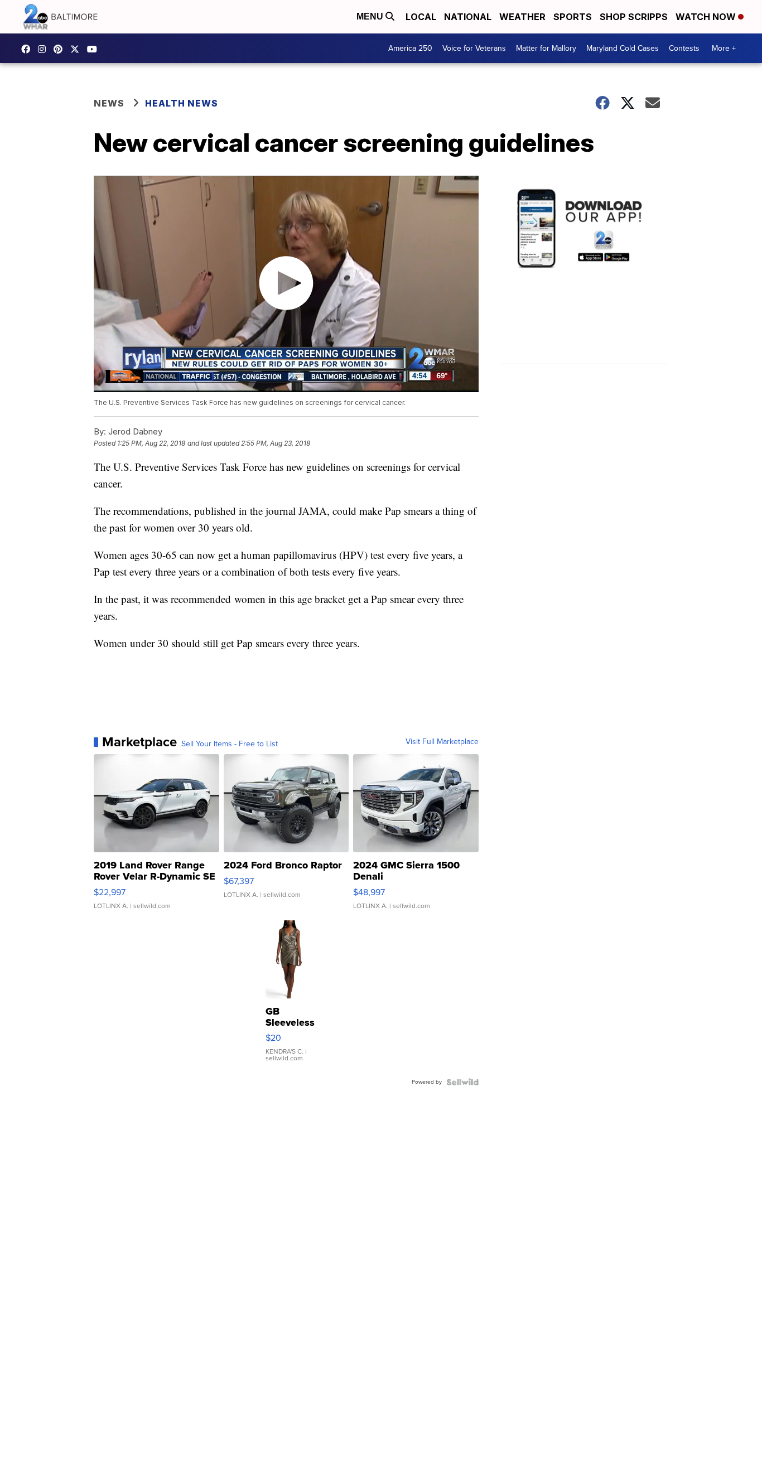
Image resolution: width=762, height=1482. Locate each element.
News (109, 103)
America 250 (410, 48)
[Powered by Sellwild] (462, 1082)
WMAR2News (61, 49)
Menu (370, 16)
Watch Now (707, 16)
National (467, 16)
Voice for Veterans (474, 48)
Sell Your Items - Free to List (229, 744)
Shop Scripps (634, 16)
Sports (572, 16)
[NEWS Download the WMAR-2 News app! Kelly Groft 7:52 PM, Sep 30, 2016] (584, 275)
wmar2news (44, 49)
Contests (684, 48)
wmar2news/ (28, 49)
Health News (181, 103)
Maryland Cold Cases (622, 48)
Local (421, 16)
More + (724, 48)
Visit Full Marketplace (442, 742)
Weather (522, 16)
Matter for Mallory (546, 48)
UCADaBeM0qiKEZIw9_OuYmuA (95, 49)
